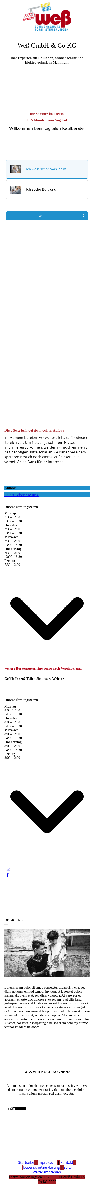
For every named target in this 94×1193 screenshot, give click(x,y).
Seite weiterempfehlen (52, 1170)
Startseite (26, 1162)
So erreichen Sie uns (21, 494)
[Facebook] (8, 875)
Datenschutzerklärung (41, 1167)
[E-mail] (8, 869)
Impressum (47, 1162)
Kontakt (66, 1162)
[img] (47, 16)
